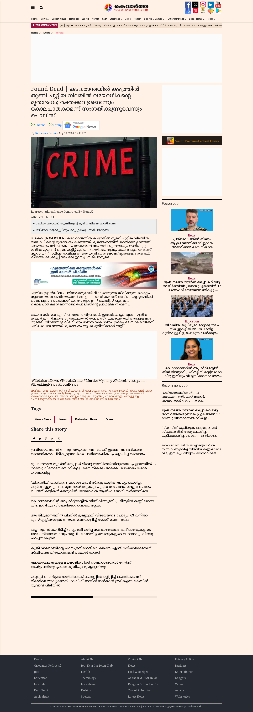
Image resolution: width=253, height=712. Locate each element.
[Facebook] (188, 4)
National (74, 19)
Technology (88, 678)
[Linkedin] (211, 4)
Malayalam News (86, 419)
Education (40, 678)
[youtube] (218, 4)
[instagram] (203, 4)
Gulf (104, 19)
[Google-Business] (188, 10)
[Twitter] (196, 4)
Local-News (196, 19)
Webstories (182, 697)
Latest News (59, 19)
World (85, 19)
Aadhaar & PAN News (142, 678)
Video (179, 684)
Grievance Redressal (47, 666)
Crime (109, 419)
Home (34, 19)
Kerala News (43, 419)
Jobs (128, 19)
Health (137, 19)
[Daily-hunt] (203, 10)
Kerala (95, 19)
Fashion (86, 690)
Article (179, 690)
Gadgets (180, 678)
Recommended (173, 385)
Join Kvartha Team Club (97, 666)
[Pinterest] (196, 10)
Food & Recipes (138, 672)
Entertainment (175, 19)
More (210, 19)
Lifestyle (39, 684)
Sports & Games (153, 19)
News (43, 19)
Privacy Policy (184, 659)
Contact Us (135, 659)
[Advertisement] (126, 58)
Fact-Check (41, 690)
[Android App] (218, 10)
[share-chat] (211, 10)
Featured (169, 203)
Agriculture (42, 697)
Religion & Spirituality (143, 684)
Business (115, 19)
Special (86, 697)
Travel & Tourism (139, 690)
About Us (87, 659)
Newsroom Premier (47, 133)
